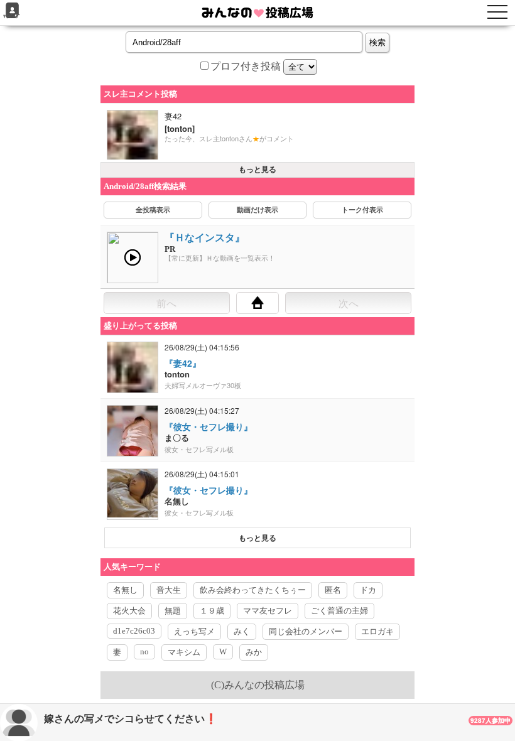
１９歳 (212, 610)
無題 (173, 610)
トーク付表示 (362, 210)
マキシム (184, 652)
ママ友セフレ (267, 610)
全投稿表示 (153, 210)
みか (254, 652)
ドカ (368, 590)
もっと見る (257, 169)
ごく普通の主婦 (339, 610)
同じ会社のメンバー (305, 631)
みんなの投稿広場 (264, 684)
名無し (125, 590)
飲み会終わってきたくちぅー (253, 590)
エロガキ (377, 631)
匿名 (333, 590)
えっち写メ (194, 631)
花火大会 (129, 610)
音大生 (168, 590)
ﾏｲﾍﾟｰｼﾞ (12, 16)
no (144, 651)
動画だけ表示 (257, 210)
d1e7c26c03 (134, 631)
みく (242, 631)
